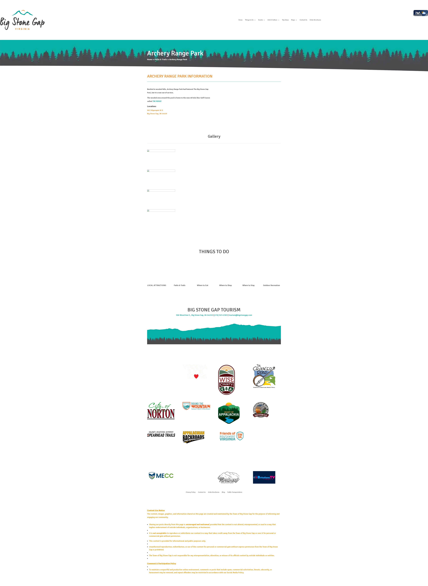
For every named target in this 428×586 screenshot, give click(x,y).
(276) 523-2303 (220, 315)
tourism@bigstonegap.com (240, 315)
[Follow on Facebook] (209, 499)
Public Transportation (234, 492)
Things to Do (249, 20)
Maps (293, 20)
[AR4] (161, 211)
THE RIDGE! (157, 101)
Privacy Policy (190, 492)
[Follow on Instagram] (214, 499)
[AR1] (161, 151)
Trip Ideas (285, 20)
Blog (223, 492)
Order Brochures (315, 20)
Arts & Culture (272, 20)
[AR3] (161, 191)
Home (241, 20)
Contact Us (303, 20)
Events (260, 20)
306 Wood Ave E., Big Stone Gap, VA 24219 (194, 315)
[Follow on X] (218, 499)
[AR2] (161, 171)
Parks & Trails (161, 59)
